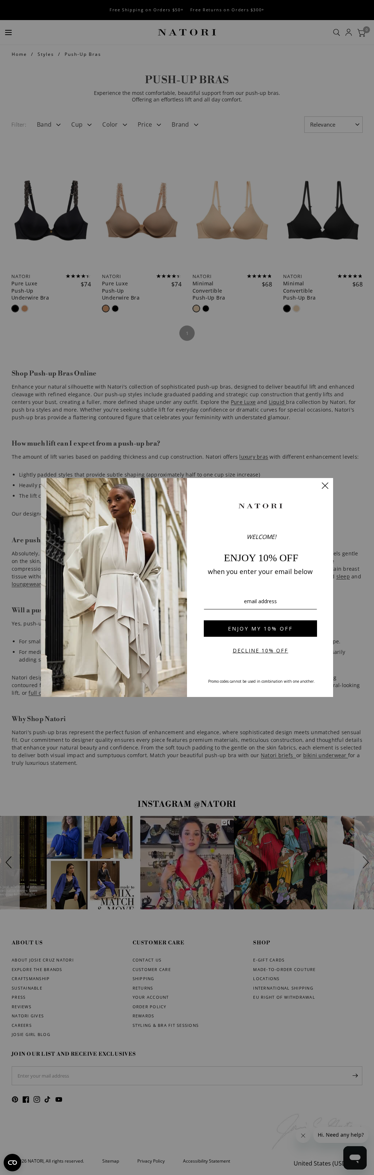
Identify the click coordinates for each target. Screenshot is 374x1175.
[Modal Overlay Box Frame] (187, 587)
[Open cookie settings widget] (12, 1162)
